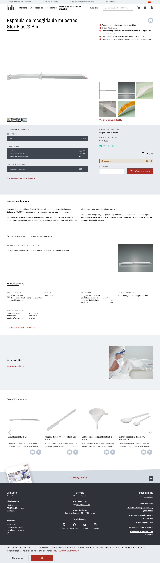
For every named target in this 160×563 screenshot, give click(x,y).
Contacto (111, 2)
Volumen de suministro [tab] (41, 236)
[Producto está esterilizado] (24, 120)
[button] (85, 76)
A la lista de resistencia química (21, 327)
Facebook (74, 528)
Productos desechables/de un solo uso (141, 516)
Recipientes (51, 8)
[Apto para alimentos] (14, 120)
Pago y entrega (146, 503)
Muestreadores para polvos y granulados (140, 509)
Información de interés (19, 2)
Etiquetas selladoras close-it (140, 527)
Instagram (95, 528)
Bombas (23, 8)
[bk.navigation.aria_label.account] (151, 8)
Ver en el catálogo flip (109, 120)
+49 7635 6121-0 (80, 501)
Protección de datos (65, 551)
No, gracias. (17, 558)
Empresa (94, 8)
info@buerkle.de (83, 505)
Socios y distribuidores (82, 2)
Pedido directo (50, 2)
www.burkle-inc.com (15, 530)
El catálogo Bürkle (78, 478)
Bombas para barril (144, 523)
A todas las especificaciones (20, 178)
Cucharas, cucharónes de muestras (141, 533)
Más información (14, 366)
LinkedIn (64, 528)
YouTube (84, 528)
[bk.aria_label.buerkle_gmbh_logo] (11, 8)
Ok (42, 558)
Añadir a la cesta (142, 171)
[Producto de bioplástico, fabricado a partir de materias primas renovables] (9, 120)
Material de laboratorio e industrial (70, 8)
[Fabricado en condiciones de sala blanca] (19, 120)
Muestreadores (36, 8)
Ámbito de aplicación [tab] (16, 236)
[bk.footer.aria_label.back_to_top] (151, 478)
